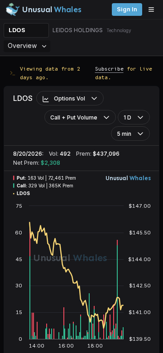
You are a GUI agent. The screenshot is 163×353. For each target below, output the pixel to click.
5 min (124, 133)
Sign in (127, 9)
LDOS (17, 30)
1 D (127, 117)
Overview (22, 45)
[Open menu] (153, 9)
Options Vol (69, 98)
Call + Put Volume (73, 117)
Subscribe (109, 68)
